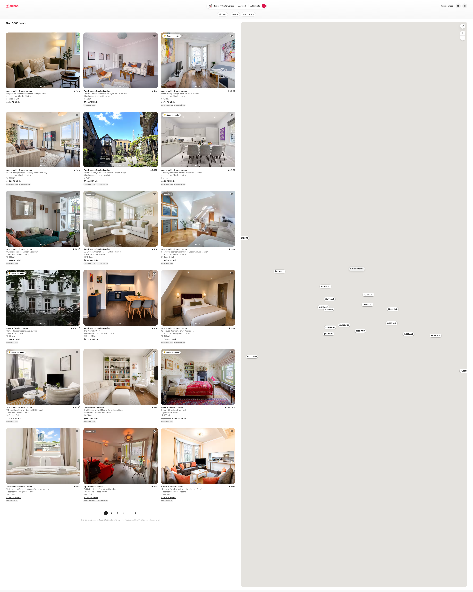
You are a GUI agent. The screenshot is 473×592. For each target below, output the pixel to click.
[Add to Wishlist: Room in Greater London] (77, 273)
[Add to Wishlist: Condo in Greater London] (154, 352)
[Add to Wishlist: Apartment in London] (154, 431)
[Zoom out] (462, 38)
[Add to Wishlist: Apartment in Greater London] (77, 36)
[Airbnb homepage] (12, 6)
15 (135, 513)
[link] (100, 513)
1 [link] (105, 513)
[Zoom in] (462, 33)
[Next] (141, 513)
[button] (13, 102)
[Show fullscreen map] (462, 26)
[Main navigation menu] (464, 5)
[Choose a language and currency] (458, 5)
